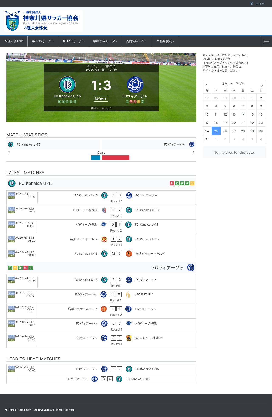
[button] (266, 41)
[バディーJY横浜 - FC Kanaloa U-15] (101, 227)
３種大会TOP (13, 41)
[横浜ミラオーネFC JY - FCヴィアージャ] (101, 311)
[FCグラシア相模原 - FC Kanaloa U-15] (101, 212)
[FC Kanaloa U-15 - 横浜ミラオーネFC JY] (101, 254)
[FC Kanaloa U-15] (67, 89)
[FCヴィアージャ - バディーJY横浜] (101, 326)
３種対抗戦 (164, 41)
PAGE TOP (261, 400)
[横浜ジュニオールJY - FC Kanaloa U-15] (101, 241)
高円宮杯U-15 (136, 41)
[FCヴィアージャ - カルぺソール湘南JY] (101, 340)
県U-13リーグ (72, 41)
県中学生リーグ (104, 41)
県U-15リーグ (41, 41)
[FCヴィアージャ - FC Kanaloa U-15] (101, 369)
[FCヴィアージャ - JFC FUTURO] (101, 297)
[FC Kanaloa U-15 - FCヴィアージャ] (101, 198)
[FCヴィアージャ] (135, 89)
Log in (259, 3)
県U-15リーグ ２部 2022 (101, 66)
